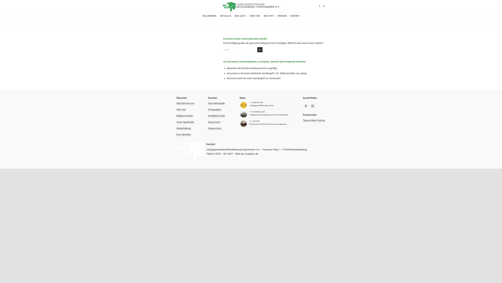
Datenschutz (214, 128)
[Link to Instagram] (312, 106)
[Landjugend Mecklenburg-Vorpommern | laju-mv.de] (251, 6)
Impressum (214, 122)
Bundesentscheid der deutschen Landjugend (268, 124)
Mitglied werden (184, 115)
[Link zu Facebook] (320, 6)
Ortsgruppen (214, 109)
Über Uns (181, 109)
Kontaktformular (216, 115)
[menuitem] (209, 16)
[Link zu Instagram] (324, 6)
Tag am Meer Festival (314, 120)
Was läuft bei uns (185, 103)
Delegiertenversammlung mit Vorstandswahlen (269, 115)
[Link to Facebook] (305, 106)
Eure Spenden (183, 134)
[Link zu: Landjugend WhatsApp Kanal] (243, 105)
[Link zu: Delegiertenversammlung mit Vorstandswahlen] (243, 114)
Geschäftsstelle (216, 103)
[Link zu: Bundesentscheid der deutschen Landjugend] (243, 124)
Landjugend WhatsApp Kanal (261, 105)
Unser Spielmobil (185, 122)
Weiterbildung (183, 128)
